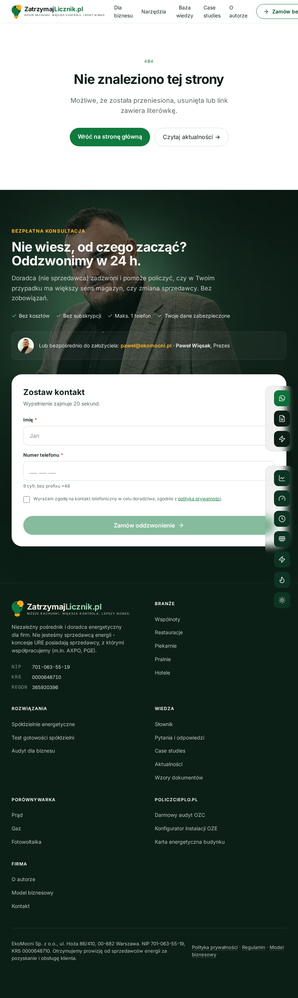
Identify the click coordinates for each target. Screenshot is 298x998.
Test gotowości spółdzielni (43, 737)
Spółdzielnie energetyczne (43, 724)
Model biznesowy (32, 892)
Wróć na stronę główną (110, 136)
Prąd (17, 815)
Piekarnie (166, 646)
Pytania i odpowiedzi (179, 737)
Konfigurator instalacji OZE (186, 828)
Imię (30, 420)
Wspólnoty (167, 619)
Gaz (16, 828)
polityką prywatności (199, 498)
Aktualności (168, 764)
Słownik (164, 724)
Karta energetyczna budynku (190, 842)
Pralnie (163, 659)
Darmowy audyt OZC (180, 815)
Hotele (162, 672)
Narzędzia (153, 11)
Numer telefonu (43, 455)
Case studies (212, 11)
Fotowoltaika (26, 842)
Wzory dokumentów (179, 777)
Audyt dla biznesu (33, 751)
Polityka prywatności (215, 947)
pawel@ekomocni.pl (146, 345)
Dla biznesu (123, 11)
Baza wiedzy (184, 11)
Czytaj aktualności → (191, 136)
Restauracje (169, 632)
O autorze (238, 11)
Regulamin (253, 947)
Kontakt (21, 906)
